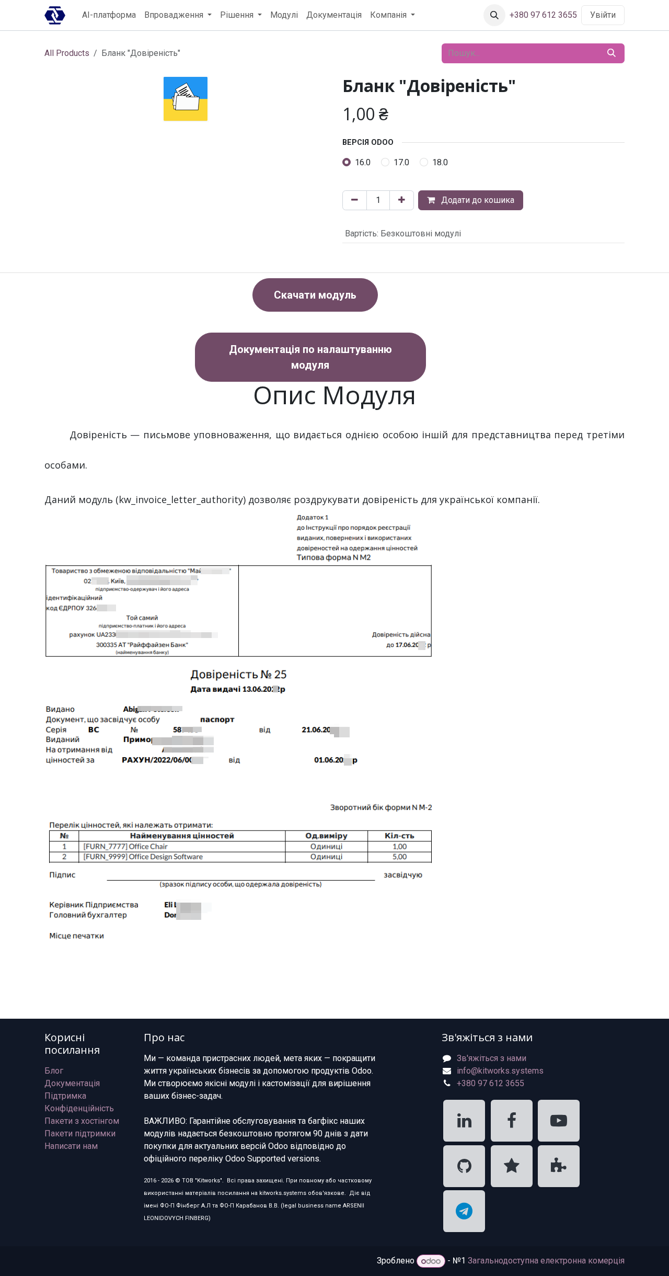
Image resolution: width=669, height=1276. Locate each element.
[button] (494, 15)
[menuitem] (109, 15)
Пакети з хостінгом (81, 1121)
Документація (72, 1083)
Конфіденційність (79, 1108)
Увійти (603, 15)
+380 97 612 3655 (543, 15)
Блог (53, 1071)
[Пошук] (611, 53)
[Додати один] (401, 200)
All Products (66, 53)
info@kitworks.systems (500, 1071)
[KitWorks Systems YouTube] (559, 1121)
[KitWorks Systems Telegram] (464, 1211)
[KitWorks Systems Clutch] (512, 1166)
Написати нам (71, 1146)
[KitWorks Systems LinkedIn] (464, 1121)
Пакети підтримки (80, 1133)
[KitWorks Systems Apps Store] (559, 1166)
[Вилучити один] (354, 200)
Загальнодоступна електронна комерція (546, 1261)
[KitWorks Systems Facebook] (512, 1121)
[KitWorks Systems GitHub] (464, 1166)
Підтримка (65, 1096)
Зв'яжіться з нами (491, 1058)
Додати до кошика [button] (476, 200)
